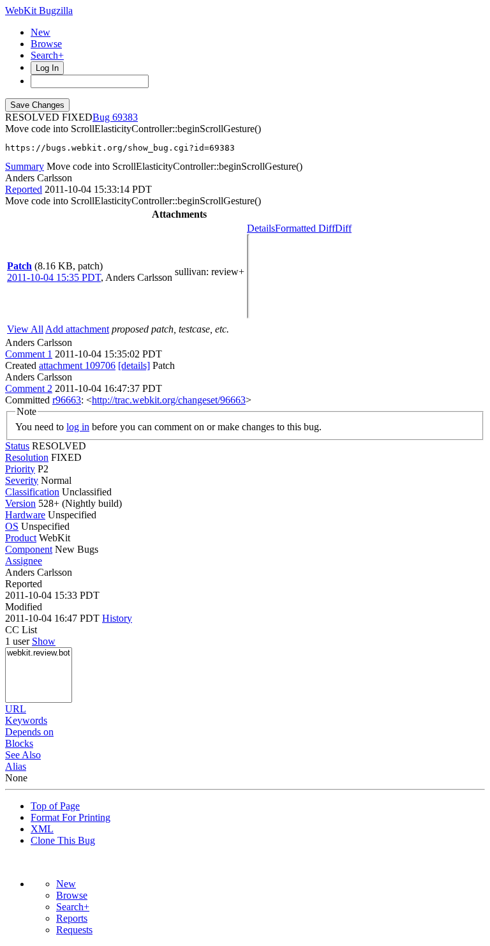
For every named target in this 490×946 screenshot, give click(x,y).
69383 (125, 117)
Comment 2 (28, 388)
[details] (134, 365)
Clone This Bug (63, 840)
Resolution (26, 457)
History (117, 618)
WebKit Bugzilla (39, 10)
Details (261, 228)
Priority (20, 468)
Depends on (29, 731)
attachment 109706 (77, 365)
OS (12, 526)
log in (77, 426)
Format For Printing (70, 817)
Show (44, 641)
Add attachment (77, 329)
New (40, 32)
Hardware (25, 514)
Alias (15, 766)
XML (42, 828)
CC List (21, 629)
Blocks (19, 743)
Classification (32, 491)
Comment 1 (28, 354)
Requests (74, 929)
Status (17, 445)
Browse (46, 43)
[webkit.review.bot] (38, 653)
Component (28, 549)
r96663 (66, 399)
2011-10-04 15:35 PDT (54, 277)
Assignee (23, 560)
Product (20, 537)
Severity (21, 480)
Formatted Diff (305, 228)
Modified (23, 606)
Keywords (26, 720)
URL (15, 708)
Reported (23, 189)
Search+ (47, 55)
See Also (23, 754)
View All (25, 329)
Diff (343, 228)
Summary (24, 166)
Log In (47, 68)
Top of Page (55, 805)
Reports (71, 918)
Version (20, 503)
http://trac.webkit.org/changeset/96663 (169, 399)
